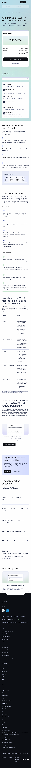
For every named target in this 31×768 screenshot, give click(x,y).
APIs (3, 668)
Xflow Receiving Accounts (7, 631)
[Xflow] (4, 2)
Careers (3, 724)
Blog (3, 676)
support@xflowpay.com (7, 742)
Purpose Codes (5, 690)
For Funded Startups (6, 649)
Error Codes (4, 671)
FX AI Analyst (5, 639)
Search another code (15, 59)
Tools (8, 12)
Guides (3, 679)
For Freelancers (5, 655)
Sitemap (4, 757)
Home (3, 12)
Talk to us (7, 470)
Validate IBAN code (9, 444)
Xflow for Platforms (6, 636)
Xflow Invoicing (5, 633)
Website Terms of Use (17, 759)
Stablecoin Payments (6, 642)
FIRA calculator (5, 708)
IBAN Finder (4, 703)
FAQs (3, 684)
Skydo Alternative (6, 716)
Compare (4, 692)
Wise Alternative (5, 714)
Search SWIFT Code (7, 6)
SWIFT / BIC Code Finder (7, 700)
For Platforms (5, 652)
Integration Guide (6, 666)
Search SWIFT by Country (18, 6)
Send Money (5, 695)
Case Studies (5, 682)
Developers (4, 663)
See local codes (15, 63)
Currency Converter (6, 706)
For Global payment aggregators (9, 658)
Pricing (3, 722)
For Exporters (5, 647)
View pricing (17, 470)
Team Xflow (4, 727)
